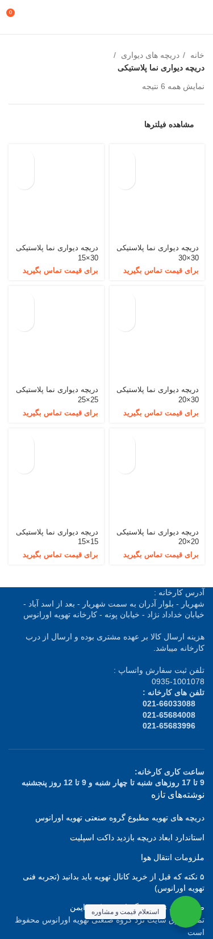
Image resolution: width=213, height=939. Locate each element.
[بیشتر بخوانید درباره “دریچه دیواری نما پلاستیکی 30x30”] (125, 160)
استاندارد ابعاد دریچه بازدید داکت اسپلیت (137, 837)
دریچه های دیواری (149, 55)
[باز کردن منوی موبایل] (200, 17)
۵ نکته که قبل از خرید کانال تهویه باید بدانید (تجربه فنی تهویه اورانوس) (113, 882)
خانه (196, 55)
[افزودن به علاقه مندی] (125, 180)
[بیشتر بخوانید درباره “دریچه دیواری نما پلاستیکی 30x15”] (24, 160)
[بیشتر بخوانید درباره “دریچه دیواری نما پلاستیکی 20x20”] (125, 444)
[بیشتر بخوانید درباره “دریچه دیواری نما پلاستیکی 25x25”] (24, 301)
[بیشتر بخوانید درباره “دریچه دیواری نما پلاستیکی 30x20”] (125, 301)
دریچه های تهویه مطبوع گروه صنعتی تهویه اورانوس (119, 817)
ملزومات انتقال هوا (172, 857)
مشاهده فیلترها (169, 124)
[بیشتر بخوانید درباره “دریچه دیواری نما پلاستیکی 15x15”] (24, 444)
